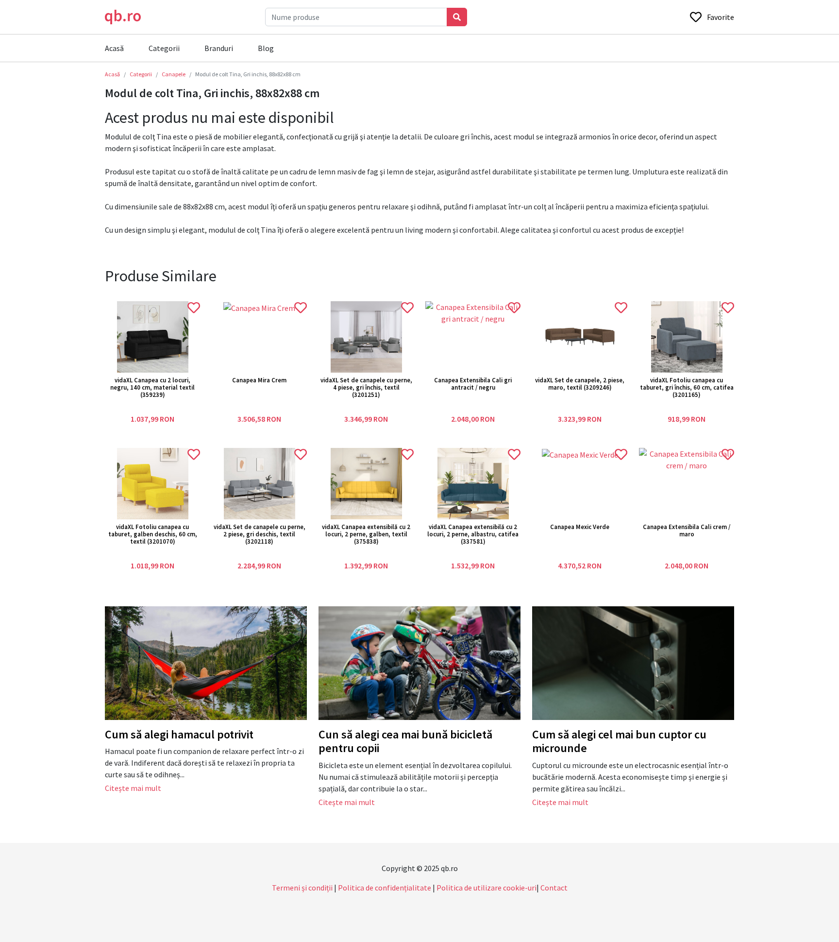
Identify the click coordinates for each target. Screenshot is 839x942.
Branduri (218, 48)
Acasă (114, 48)
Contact (554, 887)
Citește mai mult (133, 788)
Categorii (164, 48)
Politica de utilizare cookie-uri (486, 887)
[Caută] (457, 17)
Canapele (173, 74)
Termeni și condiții (302, 887)
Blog (266, 48)
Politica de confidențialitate (384, 887)
